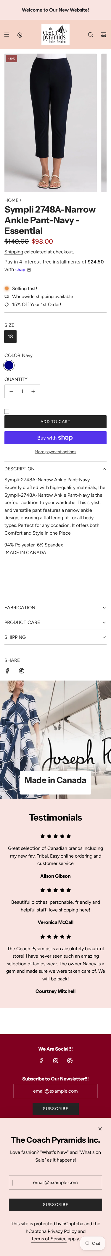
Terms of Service (49, 1238)
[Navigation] (6, 34)
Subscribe (55, 1108)
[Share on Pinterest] (21, 672)
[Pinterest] (69, 1060)
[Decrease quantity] (11, 391)
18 (10, 336)
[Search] (90, 34)
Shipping (13, 252)
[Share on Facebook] (7, 672)
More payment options (55, 451)
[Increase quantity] (33, 391)
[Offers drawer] (19, 34)
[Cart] (103, 34)
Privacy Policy (62, 1231)
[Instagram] (55, 1060)
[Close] (100, 1128)
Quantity (16, 379)
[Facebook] (41, 1060)
